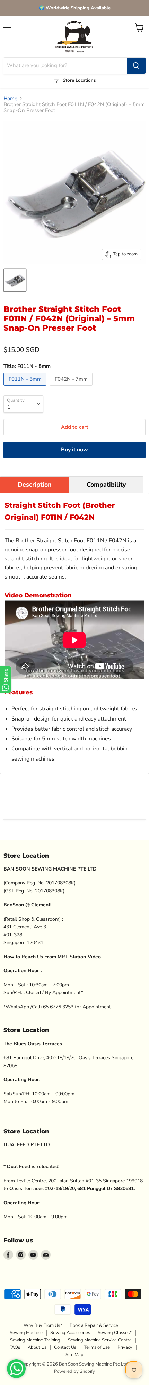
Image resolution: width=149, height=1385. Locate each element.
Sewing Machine (26, 1333)
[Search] (136, 66)
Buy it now (74, 450)
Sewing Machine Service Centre (100, 1340)
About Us (37, 1347)
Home (10, 99)
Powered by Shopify (74, 1371)
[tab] (34, 484)
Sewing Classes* (115, 1333)
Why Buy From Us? (43, 1325)
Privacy (124, 1347)
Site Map (74, 1355)
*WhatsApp (16, 1007)
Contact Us (65, 1347)
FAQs (14, 1347)
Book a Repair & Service (94, 1325)
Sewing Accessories (70, 1333)
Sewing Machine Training (35, 1340)
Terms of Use (97, 1347)
